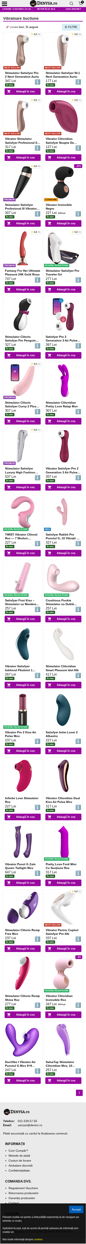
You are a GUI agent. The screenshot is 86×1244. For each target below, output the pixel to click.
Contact (14, 1203)
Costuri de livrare (20, 1160)
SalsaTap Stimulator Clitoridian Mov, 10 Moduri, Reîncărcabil (60, 1065)
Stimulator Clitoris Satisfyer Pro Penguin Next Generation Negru (21, 340)
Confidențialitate (19, 1170)
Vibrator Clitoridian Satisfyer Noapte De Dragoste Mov (60, 142)
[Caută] (71, 3)
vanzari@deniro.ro (30, 1125)
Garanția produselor (22, 1198)
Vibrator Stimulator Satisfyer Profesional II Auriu (21, 142)
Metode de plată (19, 1155)
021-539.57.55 (27, 1121)
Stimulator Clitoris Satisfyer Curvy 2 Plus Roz (20, 406)
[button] (36, 34)
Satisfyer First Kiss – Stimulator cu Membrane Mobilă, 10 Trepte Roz (22, 604)
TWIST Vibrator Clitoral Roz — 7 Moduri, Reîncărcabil (21, 538)
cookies (38, 1239)
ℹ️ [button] (37, 81)
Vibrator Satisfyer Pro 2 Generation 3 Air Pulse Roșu (62, 472)
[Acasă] (45, 3)
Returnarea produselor (24, 1193)
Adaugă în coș (25, 91)
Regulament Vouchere (23, 1188)
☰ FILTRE (71, 27)
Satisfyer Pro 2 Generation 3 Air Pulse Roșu (61, 340)
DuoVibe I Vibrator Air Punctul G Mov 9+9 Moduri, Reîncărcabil (20, 1065)
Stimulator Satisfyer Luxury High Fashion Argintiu (20, 472)
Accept (76, 1209)
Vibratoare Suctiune (21, 18)
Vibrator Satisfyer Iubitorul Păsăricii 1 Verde (19, 670)
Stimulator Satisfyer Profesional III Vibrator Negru (21, 208)
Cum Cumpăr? (18, 1150)
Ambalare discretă (21, 1165)
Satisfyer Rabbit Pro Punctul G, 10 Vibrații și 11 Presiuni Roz (62, 538)
